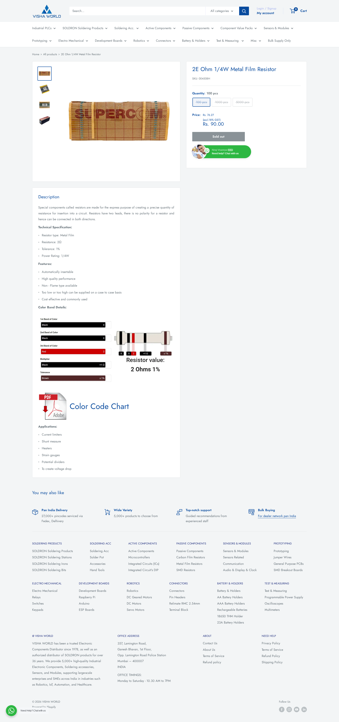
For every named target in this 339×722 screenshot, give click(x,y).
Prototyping (39, 40)
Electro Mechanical (71, 40)
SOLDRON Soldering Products (83, 28)
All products (50, 54)
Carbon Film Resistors (190, 557)
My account (265, 13)
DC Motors (134, 603)
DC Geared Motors (139, 597)
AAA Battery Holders (231, 603)
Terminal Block (178, 609)
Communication (233, 563)
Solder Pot (97, 557)
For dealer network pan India (277, 516)
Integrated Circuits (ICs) (143, 563)
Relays (36, 597)
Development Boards (108, 40)
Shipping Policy (272, 662)
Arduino (84, 603)
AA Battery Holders (229, 597)
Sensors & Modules (276, 28)
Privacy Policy (271, 643)
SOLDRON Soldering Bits (49, 570)
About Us (209, 649)
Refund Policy (271, 656)
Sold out (218, 136)
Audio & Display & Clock (240, 570)
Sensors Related (233, 557)
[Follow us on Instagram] (289, 709)
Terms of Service (213, 656)
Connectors (163, 40)
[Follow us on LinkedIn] (304, 709)
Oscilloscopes (274, 603)
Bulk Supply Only (279, 40)
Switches (38, 603)
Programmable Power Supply (284, 597)
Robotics (139, 40)
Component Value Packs (236, 28)
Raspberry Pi (87, 597)
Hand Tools (97, 570)
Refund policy (212, 662)
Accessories (97, 563)
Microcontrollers (139, 557)
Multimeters (272, 609)
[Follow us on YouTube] (296, 709)
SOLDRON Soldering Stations (52, 557)
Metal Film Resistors (189, 563)
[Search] (244, 11)
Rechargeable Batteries (232, 609)
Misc (254, 40)
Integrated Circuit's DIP (143, 570)
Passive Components (195, 28)
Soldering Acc (99, 551)
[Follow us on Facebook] (281, 709)
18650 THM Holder (230, 616)
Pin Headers (177, 597)
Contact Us (210, 643)
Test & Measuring (228, 40)
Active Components (158, 28)
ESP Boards (86, 609)
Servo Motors (135, 609)
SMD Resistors (185, 570)
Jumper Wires (282, 557)
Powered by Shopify (44, 707)
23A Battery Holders (230, 622)
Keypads (37, 609)
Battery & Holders (193, 40)
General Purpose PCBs (288, 563)
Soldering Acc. (124, 28)
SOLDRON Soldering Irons (50, 563)
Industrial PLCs (41, 28)
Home (35, 54)
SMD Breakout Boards (288, 570)
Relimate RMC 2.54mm (184, 603)
